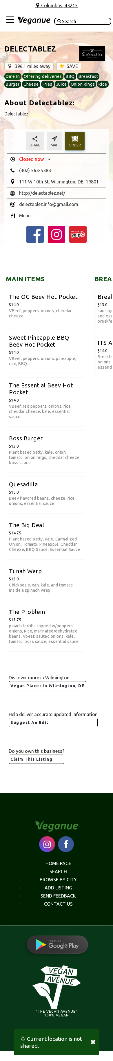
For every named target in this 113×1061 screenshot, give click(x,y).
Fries (47, 84)
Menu (25, 215)
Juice (61, 84)
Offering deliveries (43, 76)
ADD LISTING (58, 887)
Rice (103, 84)
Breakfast (88, 76)
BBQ (70, 76)
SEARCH (58, 871)
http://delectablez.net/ (42, 193)
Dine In (13, 76)
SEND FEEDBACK (58, 895)
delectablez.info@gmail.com (48, 204)
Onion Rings (83, 84)
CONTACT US (58, 903)
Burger (13, 84)
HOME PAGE (58, 863)
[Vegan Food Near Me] (33, 21)
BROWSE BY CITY (58, 879)
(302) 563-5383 (35, 170)
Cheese (31, 84)
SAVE (71, 66)
